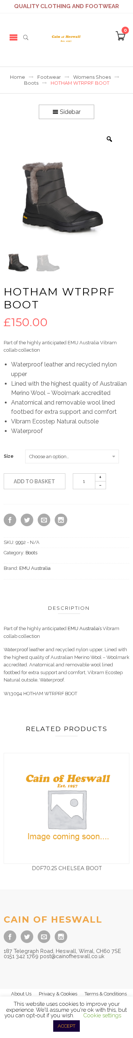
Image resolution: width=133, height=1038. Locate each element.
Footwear (49, 77)
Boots (31, 83)
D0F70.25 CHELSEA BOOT (67, 868)
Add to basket (34, 481)
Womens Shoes (92, 77)
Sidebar (69, 111)
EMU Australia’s (85, 628)
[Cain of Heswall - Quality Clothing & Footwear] (66, 37)
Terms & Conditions (106, 994)
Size (9, 456)
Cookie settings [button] (102, 1015)
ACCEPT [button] (66, 1026)
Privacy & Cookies (58, 994)
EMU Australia (35, 568)
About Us (21, 994)
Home (17, 77)
